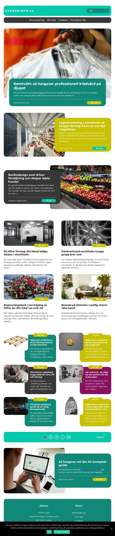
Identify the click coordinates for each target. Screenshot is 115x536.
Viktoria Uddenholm (17, 201)
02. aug (94, 102)
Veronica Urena (66, 479)
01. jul (95, 335)
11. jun (40, 399)
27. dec (99, 479)
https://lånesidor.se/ (90, 469)
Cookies (63, 20)
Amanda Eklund (21, 103)
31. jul (48, 200)
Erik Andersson (66, 148)
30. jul (41, 245)
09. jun (95, 399)
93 (68, 437)
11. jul (99, 245)
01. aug (99, 148)
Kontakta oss (78, 20)
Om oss (51, 20)
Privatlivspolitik (61, 532)
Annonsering (36, 20)
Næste (100, 437)
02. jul (40, 335)
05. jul (99, 299)
